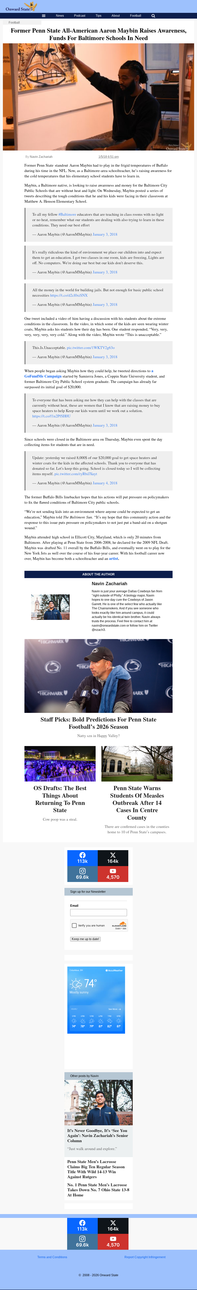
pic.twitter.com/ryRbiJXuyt (75, 473)
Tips (98, 15)
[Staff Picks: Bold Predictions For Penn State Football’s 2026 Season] (98, 711)
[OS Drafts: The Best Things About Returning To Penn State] (60, 780)
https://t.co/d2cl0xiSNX (69, 295)
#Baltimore (67, 214)
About (116, 15)
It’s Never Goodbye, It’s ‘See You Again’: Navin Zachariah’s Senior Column (97, 1135)
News (60, 15)
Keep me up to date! (85, 939)
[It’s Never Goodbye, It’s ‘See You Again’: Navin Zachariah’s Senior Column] (98, 1126)
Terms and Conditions (52, 1257)
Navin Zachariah (41, 156)
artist (113, 558)
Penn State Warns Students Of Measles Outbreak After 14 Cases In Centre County (137, 802)
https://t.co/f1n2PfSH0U (51, 416)
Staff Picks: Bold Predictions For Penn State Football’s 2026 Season (98, 723)
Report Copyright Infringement (144, 1257)
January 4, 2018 (105, 482)
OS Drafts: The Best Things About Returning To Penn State (60, 798)
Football (135, 15)
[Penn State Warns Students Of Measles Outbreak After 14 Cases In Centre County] (137, 780)
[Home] (21, 10)
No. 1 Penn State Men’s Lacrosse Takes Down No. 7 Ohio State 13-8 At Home (98, 1189)
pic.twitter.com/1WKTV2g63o (91, 347)
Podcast (79, 15)
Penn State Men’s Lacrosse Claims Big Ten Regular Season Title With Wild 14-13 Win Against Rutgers (96, 1169)
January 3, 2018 (105, 234)
